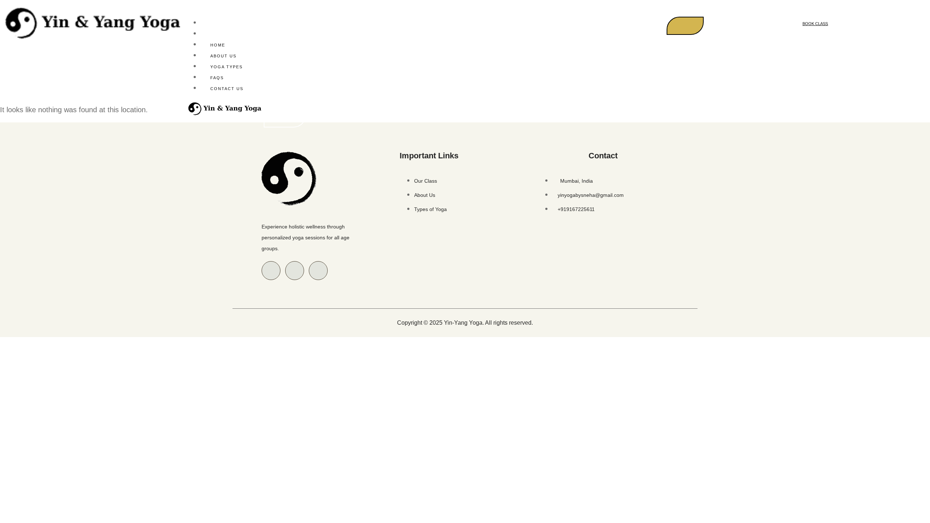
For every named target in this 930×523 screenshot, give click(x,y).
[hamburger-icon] (685, 26)
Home (217, 45)
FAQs (217, 78)
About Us (223, 56)
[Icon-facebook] (271, 270)
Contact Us (226, 88)
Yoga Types (226, 67)
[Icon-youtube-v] (318, 270)
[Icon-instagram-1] (294, 270)
